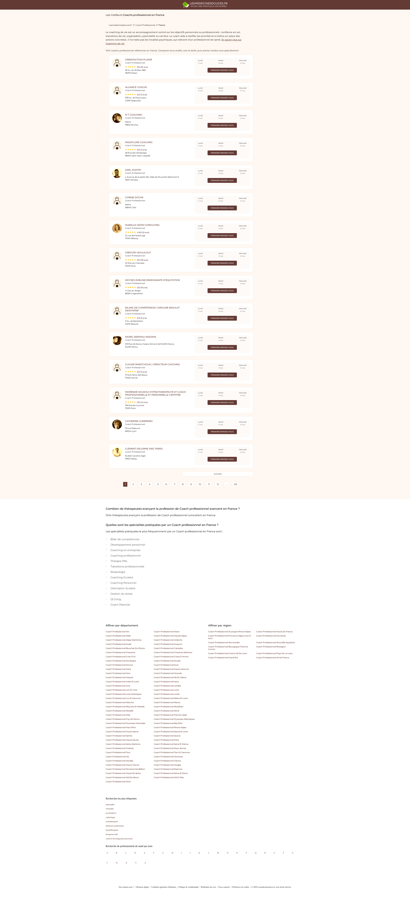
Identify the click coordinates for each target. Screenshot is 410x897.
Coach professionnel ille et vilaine (170, 677)
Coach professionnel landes (167, 686)
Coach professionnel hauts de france (274, 631)
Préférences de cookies (240, 887)
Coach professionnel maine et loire (171, 698)
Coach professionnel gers (118, 673)
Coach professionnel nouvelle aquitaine (275, 642)
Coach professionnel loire (166, 690)
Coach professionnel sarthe (119, 736)
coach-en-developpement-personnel (119, 839)
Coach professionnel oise (118, 715)
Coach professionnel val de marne (122, 777)
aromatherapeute (112, 821)
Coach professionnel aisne (166, 631)
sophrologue (110, 817)
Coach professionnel (145, 25)
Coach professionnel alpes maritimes (123, 640)
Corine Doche (134, 197)
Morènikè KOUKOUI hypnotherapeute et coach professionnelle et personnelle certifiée (155, 393)
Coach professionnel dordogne (121, 661)
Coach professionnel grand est (223, 657)
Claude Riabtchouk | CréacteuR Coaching (152, 364)
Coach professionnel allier (118, 636)
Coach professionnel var (117, 756)
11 (209, 484)
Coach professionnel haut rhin (121, 727)
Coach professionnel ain (117, 631)
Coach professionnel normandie (224, 642)
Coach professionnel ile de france (272, 657)
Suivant (218, 474)
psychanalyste (111, 813)
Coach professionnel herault (119, 677)
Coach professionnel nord (166, 711)
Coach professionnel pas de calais (170, 715)
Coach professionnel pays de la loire (274, 653)
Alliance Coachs (136, 87)
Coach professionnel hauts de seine (123, 773)
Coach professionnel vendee (119, 761)
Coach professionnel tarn (118, 752)
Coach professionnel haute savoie (122, 740)
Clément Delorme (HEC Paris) (144, 448)
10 (200, 484)
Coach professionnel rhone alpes (170, 727)
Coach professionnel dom (118, 781)
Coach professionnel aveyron (168, 644)
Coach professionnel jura (118, 686)
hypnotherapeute (112, 830)
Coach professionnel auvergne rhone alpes (229, 631)
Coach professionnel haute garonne (171, 669)
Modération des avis (208, 887)
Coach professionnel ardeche (168, 640)
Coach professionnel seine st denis (171, 773)
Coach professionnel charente (120, 652)
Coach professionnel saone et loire (171, 731)
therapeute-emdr (112, 834)
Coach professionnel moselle (119, 711)
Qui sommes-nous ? (126, 887)
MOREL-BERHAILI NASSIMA (140, 336)
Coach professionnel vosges (167, 765)
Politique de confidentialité (188, 887)
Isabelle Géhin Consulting (142, 225)
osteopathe (110, 809)
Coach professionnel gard (118, 669)
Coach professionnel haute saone (122, 731)
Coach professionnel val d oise (169, 777)
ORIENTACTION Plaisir (138, 59)
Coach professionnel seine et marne (171, 744)
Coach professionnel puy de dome (123, 719)
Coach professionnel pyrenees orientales (125, 723)
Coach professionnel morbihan (168, 706)
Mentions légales (142, 887)
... (226, 484)
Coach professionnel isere (166, 681)
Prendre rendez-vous (222, 70)
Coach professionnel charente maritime (173, 652)
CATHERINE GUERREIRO (139, 421)
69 (235, 484)
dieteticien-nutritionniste (115, 826)
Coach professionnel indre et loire (122, 681)
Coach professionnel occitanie (271, 636)
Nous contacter (224, 887)
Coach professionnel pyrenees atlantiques (174, 719)
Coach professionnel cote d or (121, 656)
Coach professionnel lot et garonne (123, 698)
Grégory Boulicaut (138, 252)
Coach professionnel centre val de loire (227, 653)
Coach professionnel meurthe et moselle (125, 706)
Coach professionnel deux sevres (170, 748)
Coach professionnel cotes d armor (171, 656)
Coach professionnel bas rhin (168, 723)
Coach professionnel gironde (168, 673)
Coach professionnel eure (166, 665)
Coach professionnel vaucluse (168, 756)
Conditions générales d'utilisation (163, 887)
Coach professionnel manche (120, 702)
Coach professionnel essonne (168, 769)
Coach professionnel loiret (167, 694)
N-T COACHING (133, 114)
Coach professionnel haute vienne (122, 765)
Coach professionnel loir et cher (121, 690)
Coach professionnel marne (167, 702)
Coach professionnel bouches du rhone (125, 648)
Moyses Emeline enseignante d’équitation (152, 280)
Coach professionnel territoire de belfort (125, 769)
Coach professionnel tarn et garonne (172, 752)
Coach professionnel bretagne (271, 646)
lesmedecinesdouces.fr (120, 25)
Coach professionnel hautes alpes (170, 636)
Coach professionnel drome (119, 665)
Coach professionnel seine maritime (123, 744)
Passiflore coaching (139, 142)
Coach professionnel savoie (167, 736)
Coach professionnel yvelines (120, 748)
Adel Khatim (133, 169)
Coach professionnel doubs (167, 661)
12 (218, 484)
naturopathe (110, 804)
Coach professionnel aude (118, 644)
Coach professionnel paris (166, 740)
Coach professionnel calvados (168, 648)
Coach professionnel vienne (167, 761)
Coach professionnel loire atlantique (123, 694)
